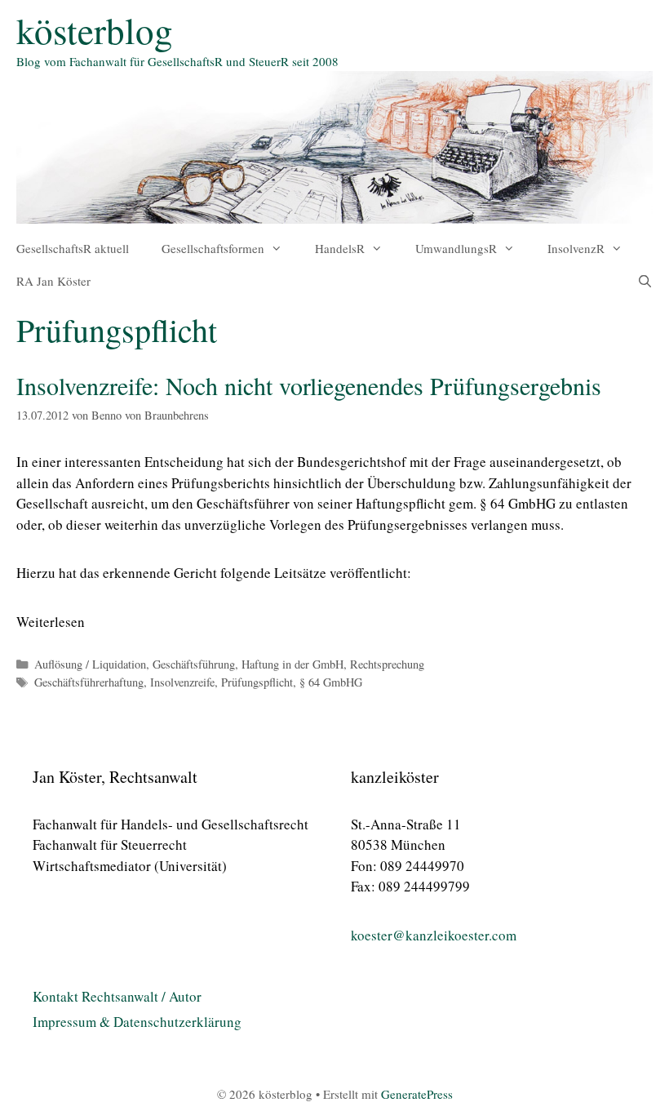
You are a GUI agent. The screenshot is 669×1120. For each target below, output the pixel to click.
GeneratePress (417, 1094)
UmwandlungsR (456, 248)
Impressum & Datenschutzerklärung (137, 1021)
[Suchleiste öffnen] (645, 280)
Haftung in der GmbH (292, 664)
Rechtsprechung (387, 664)
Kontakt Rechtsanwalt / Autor (117, 996)
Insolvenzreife (182, 682)
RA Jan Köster (53, 281)
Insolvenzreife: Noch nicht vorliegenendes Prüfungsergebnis (308, 385)
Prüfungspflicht (257, 682)
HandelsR (340, 248)
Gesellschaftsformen (213, 248)
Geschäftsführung (194, 664)
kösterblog (94, 30)
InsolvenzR (576, 248)
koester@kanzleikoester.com (433, 935)
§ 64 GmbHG (518, 503)
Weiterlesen (50, 621)
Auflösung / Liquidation (90, 664)
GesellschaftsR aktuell (72, 248)
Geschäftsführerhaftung (89, 682)
